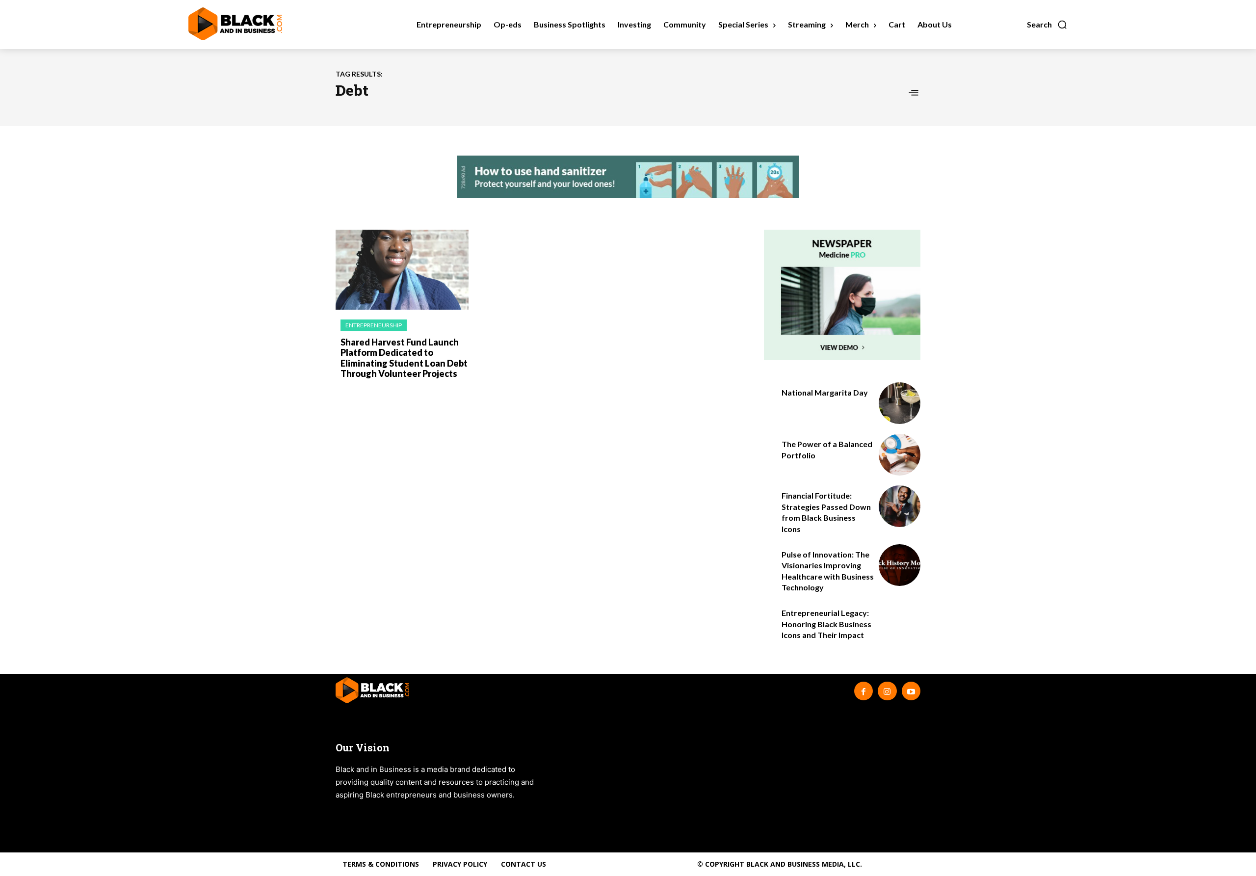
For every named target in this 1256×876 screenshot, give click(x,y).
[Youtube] (911, 691)
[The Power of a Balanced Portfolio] (899, 455)
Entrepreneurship (373, 325)
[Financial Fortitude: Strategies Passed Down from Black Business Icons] (899, 506)
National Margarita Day (825, 392)
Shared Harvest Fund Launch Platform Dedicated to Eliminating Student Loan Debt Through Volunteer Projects (404, 358)
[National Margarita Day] (899, 403)
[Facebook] (863, 691)
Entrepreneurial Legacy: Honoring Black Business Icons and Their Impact (826, 623)
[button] (1047, 24)
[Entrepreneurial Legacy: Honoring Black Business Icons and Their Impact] (899, 623)
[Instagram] (887, 691)
